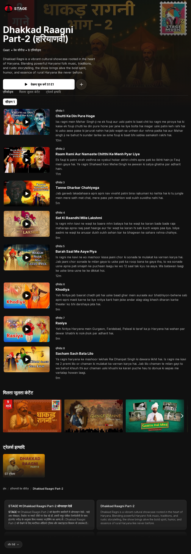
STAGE (13, 506)
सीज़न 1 (10, 102)
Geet (6, 50)
